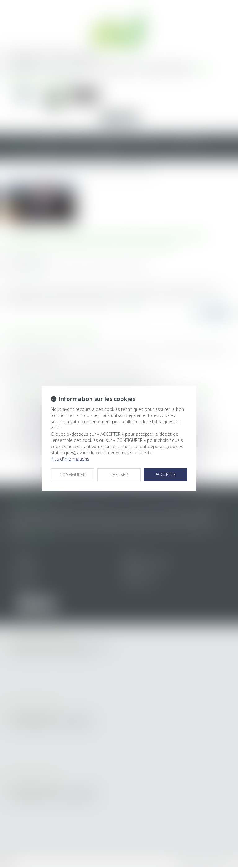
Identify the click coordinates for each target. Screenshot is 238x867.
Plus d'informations (70, 459)
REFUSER (119, 475)
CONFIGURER (73, 475)
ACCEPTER (166, 474)
